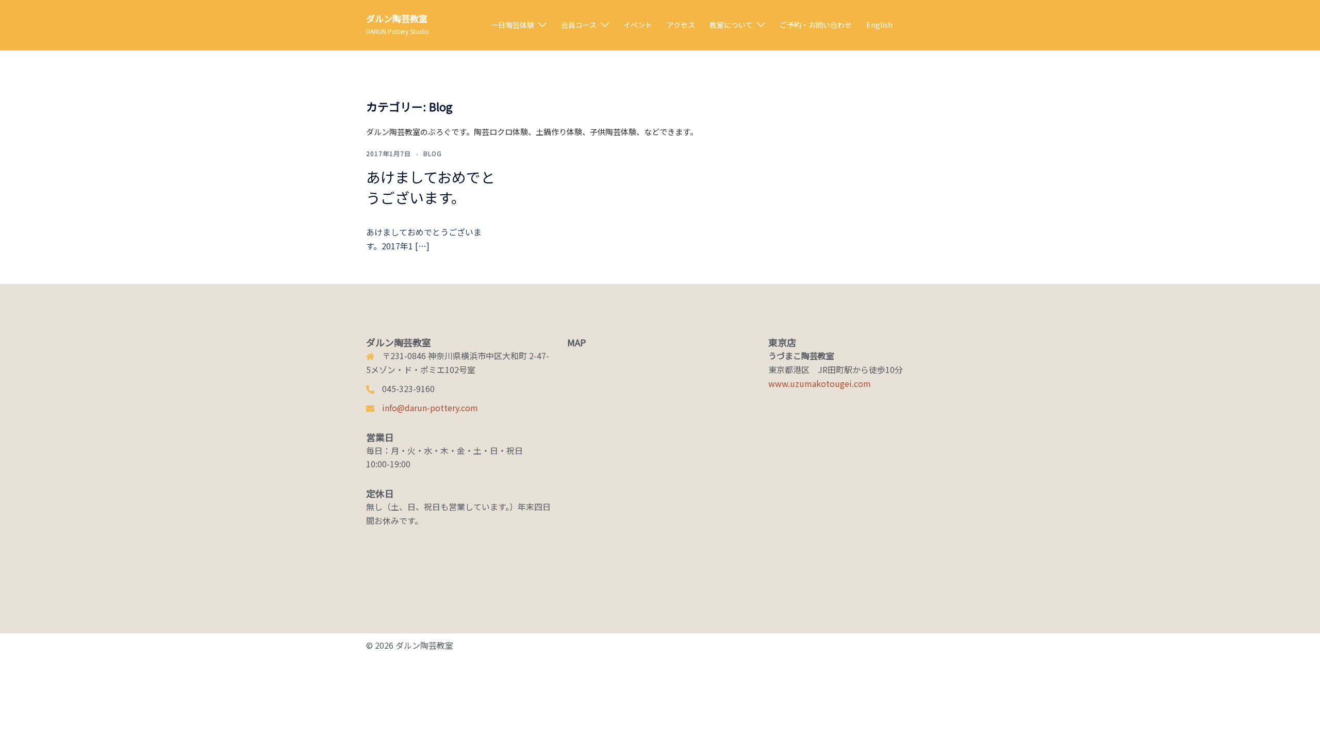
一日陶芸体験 (512, 25)
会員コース (579, 25)
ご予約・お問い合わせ (816, 25)
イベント (637, 25)
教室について (731, 25)
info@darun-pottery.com (430, 407)
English (879, 25)
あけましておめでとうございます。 (430, 187)
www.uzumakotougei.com (819, 383)
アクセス (681, 25)
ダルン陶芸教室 (396, 18)
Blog (432, 153)
